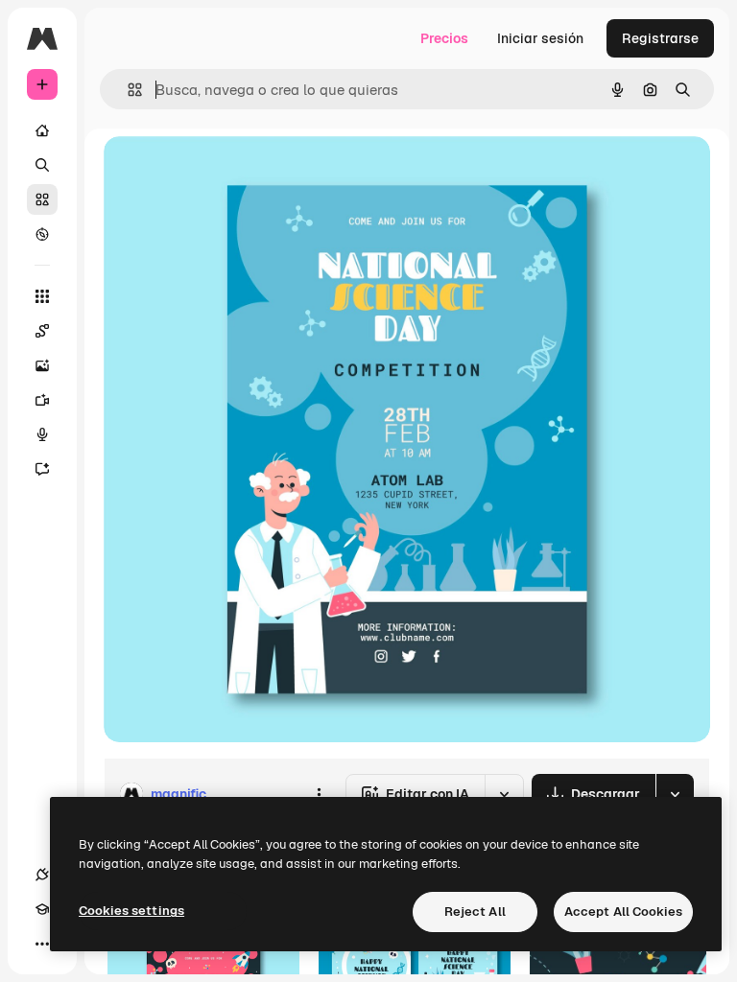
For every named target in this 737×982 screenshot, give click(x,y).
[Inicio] (42, 130)
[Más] (42, 943)
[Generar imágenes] (42, 365)
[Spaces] (42, 331)
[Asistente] (42, 469)
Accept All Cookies (623, 911)
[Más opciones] (318, 794)
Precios (444, 38)
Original (226, 172)
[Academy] (42, 909)
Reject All (475, 911)
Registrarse (660, 38)
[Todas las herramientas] (42, 296)
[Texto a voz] (42, 434)
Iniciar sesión (540, 38)
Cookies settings (131, 910)
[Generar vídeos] (42, 400)
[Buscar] (42, 165)
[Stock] (42, 199)
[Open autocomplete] (127, 89)
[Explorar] (42, 234)
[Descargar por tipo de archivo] (674, 794)
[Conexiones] (42, 874)
